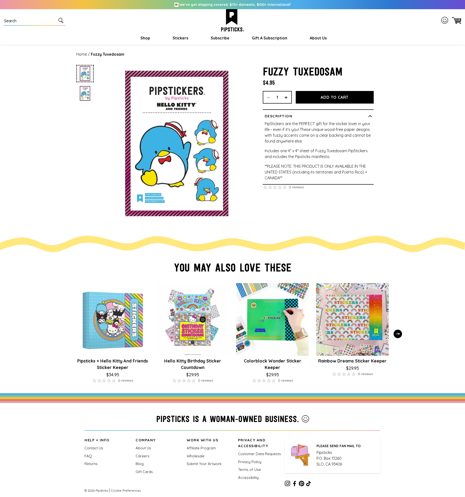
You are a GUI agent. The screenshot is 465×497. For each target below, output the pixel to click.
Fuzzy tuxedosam (107, 54)
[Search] (61, 20)
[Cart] (455, 20)
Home (81, 54)
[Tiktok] (308, 484)
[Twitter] (301, 484)
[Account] (445, 20)
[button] (144, 38)
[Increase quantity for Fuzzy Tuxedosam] (287, 97)
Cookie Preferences (126, 490)
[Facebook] (294, 484)
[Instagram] (287, 484)
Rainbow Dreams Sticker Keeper (352, 361)
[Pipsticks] (232, 20)
